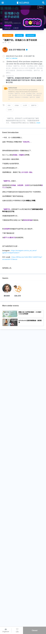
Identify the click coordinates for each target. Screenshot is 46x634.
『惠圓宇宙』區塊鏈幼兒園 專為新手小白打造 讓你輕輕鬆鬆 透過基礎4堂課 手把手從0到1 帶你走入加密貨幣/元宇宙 (23, 80)
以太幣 (25, 105)
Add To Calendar (11, 58)
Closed (34, 630)
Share (41, 7)
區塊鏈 (17, 105)
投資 (9, 105)
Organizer (5, 632)
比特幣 (10, 110)
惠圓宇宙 (33, 105)
